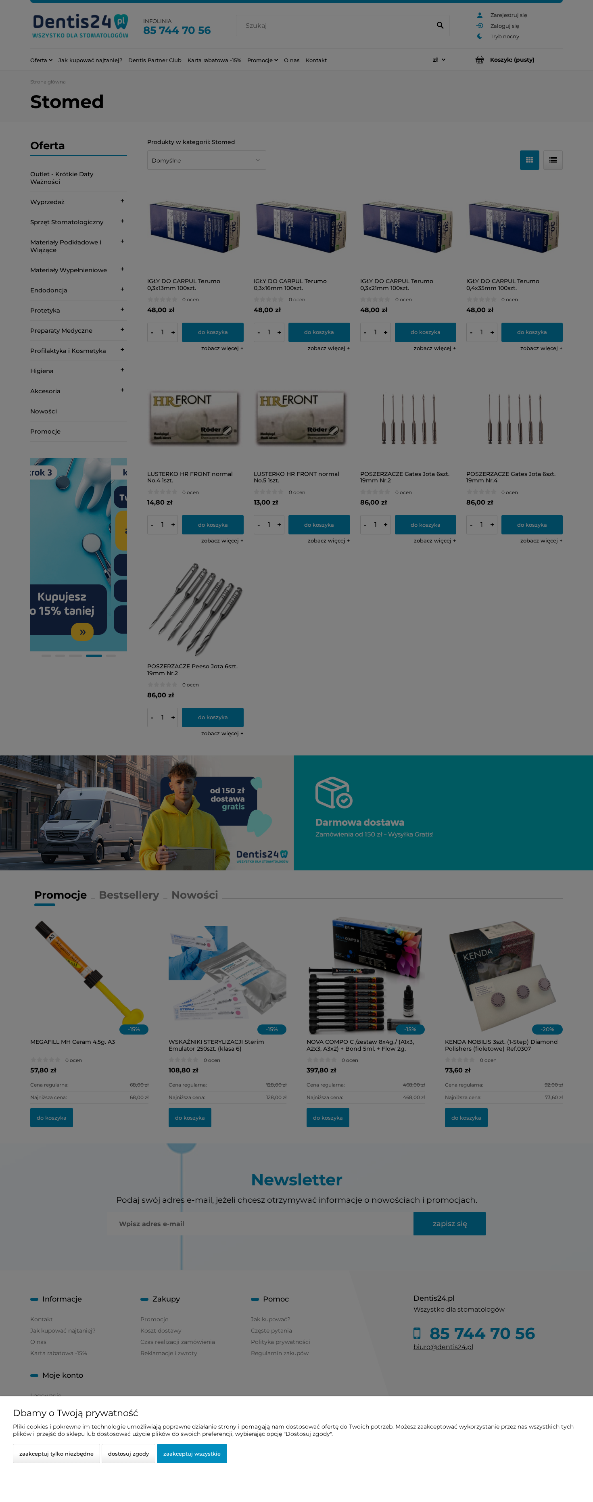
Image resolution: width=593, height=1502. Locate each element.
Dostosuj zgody (128, 1453)
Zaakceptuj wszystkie (192, 1453)
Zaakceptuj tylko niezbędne (56, 1453)
